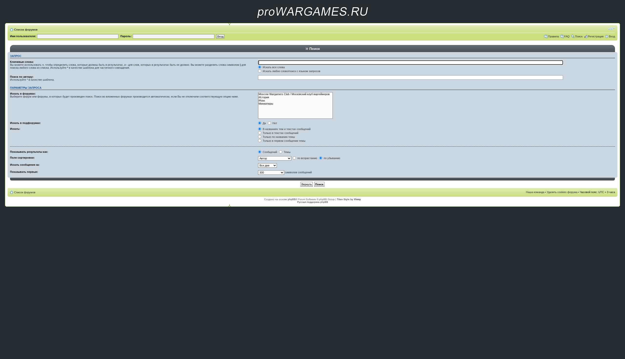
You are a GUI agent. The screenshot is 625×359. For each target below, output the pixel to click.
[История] (295, 97)
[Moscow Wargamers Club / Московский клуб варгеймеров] (295, 94)
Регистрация (596, 36)
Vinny (357, 199)
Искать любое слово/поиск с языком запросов (291, 71)
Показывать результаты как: (29, 151)
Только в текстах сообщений (280, 132)
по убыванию (331, 158)
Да (264, 123)
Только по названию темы (278, 136)
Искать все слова (273, 67)
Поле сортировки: (22, 157)
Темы (287, 152)
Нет (274, 123)
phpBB (292, 199)
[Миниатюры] (295, 103)
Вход (612, 36)
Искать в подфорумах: (25, 122)
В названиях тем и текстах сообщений (286, 129)
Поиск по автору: (21, 76)
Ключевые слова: (22, 61)
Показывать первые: (24, 171)
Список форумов (26, 29)
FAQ (567, 36)
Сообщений (269, 152)
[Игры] (295, 100)
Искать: (15, 128)
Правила (553, 36)
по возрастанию (307, 158)
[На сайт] (312, 22)
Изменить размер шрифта (611, 28)
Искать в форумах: (23, 93)
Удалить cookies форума (562, 192)
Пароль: (126, 36)
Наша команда (535, 192)
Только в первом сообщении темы (283, 140)
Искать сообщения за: (25, 164)
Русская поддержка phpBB (312, 202)
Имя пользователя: (23, 36)
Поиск (579, 36)
